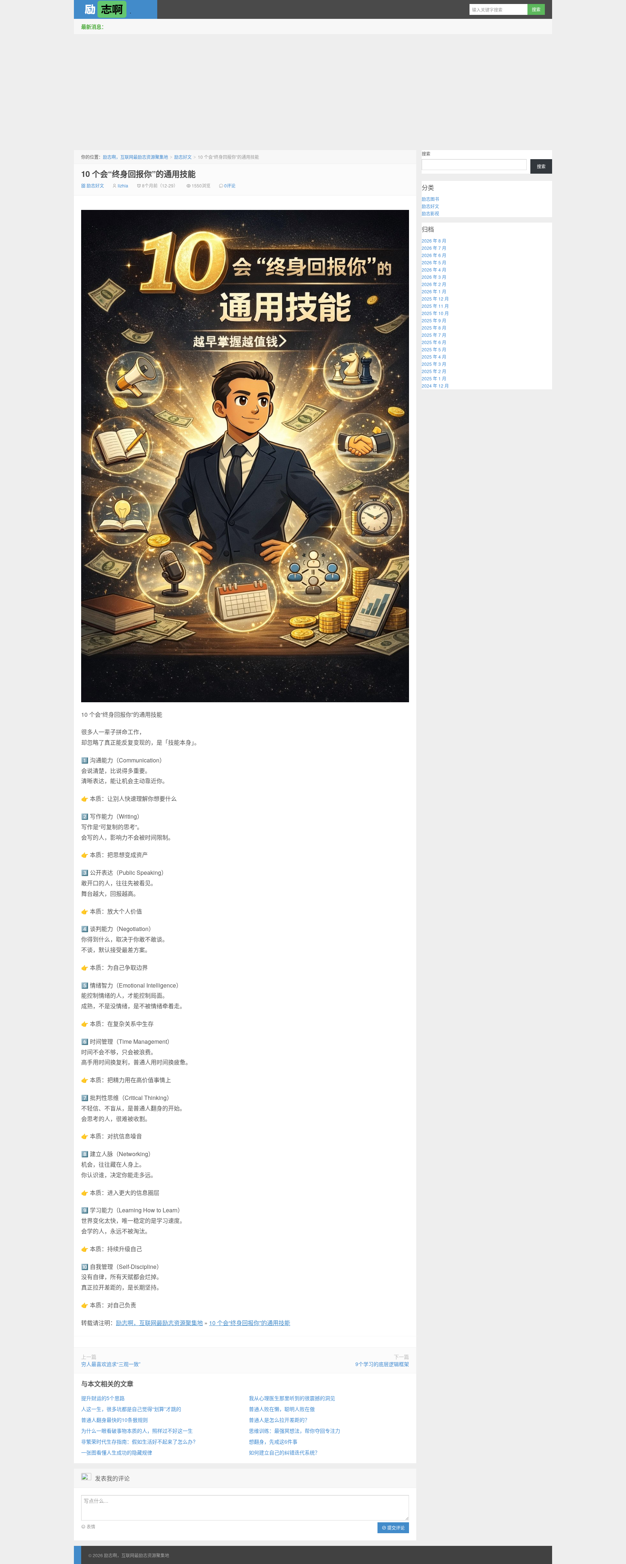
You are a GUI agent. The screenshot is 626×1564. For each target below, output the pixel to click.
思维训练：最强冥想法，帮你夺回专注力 (294, 1430)
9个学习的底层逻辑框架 (382, 1364)
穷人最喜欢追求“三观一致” (111, 1364)
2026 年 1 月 (434, 291)
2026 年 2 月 (434, 284)
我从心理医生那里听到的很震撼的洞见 (292, 1398)
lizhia (123, 185)
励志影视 (430, 213)
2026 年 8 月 (434, 240)
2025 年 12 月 (435, 298)
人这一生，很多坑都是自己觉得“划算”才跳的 (131, 1408)
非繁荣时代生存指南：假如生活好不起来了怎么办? (138, 1441)
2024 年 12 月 (435, 385)
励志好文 (183, 157)
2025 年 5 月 (434, 349)
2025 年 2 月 (434, 371)
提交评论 (395, 1527)
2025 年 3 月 (434, 364)
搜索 (426, 153)
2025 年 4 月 (434, 356)
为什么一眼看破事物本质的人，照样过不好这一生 (137, 1430)
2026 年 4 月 (434, 269)
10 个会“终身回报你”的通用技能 (138, 173)
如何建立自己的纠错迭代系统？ (284, 1452)
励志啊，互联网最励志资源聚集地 (115, 9)
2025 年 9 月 (434, 320)
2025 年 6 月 (434, 342)
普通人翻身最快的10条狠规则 (114, 1419)
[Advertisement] (313, 90)
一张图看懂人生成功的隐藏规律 (116, 1452)
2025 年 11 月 (435, 306)
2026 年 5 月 (434, 262)
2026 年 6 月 (434, 255)
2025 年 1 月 (434, 378)
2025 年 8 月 (434, 327)
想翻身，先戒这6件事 (273, 1441)
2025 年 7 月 (434, 335)
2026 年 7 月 (434, 248)
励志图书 (430, 199)
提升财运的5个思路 (103, 1398)
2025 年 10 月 (435, 313)
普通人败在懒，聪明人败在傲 (282, 1408)
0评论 (229, 185)
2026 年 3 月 (434, 277)
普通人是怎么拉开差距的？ (279, 1419)
